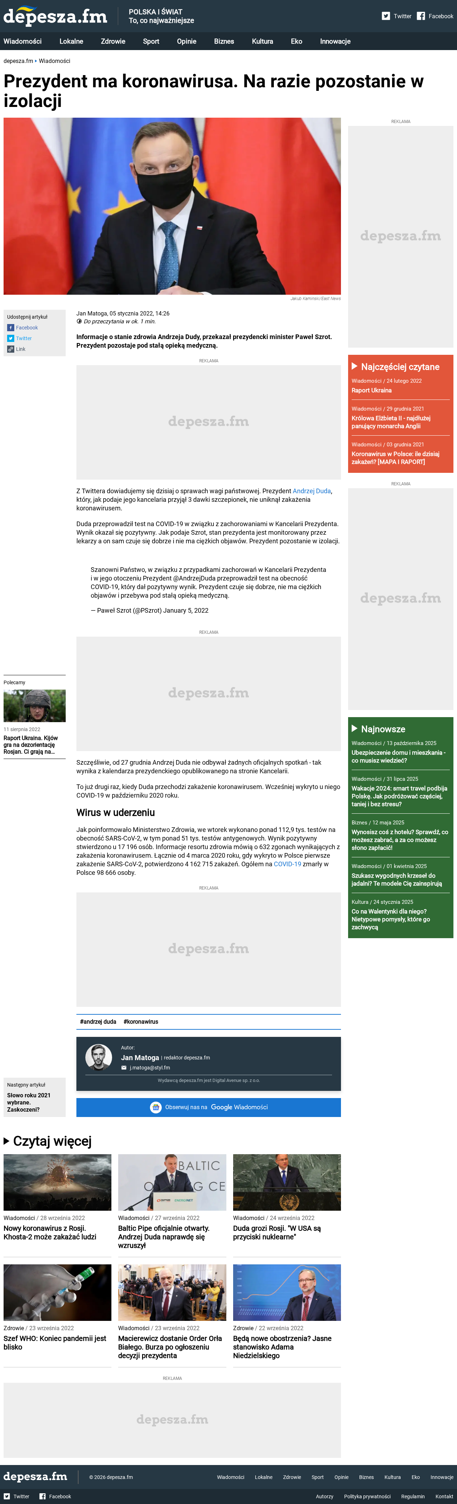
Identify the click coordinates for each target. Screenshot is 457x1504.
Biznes (224, 41)
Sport (151, 41)
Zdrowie (113, 41)
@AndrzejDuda (194, 578)
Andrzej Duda (312, 491)
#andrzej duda (98, 1021)
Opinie (186, 41)
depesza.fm (18, 61)
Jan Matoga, (92, 313)
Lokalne (71, 41)
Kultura (262, 41)
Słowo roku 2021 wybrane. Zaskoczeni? (29, 1102)
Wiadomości (23, 41)
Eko (296, 41)
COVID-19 (287, 864)
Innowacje (335, 41)
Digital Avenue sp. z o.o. (236, 1080)
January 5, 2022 (186, 610)
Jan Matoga (140, 1057)
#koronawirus (141, 1021)
